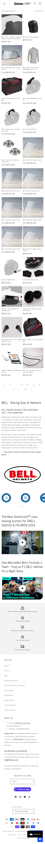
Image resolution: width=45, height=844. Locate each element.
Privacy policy (12, 834)
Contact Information (11, 681)
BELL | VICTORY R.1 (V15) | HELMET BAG (33, 340)
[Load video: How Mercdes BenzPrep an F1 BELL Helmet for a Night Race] (22, 588)
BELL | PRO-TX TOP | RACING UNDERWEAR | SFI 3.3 (31, 68)
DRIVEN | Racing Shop (14, 831)
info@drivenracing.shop (22, 723)
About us (7, 671)
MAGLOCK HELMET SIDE (8, 280)
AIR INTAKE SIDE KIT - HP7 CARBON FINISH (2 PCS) (12, 340)
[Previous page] (4, 384)
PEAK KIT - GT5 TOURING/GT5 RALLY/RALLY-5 (10, 310)
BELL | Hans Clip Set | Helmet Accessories (10, 161)
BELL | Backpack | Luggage (31, 37)
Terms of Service (10, 705)
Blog (5, 676)
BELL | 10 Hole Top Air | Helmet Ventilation (11, 130)
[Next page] (31, 389)
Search (6, 666)
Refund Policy (8, 695)
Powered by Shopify (26, 831)
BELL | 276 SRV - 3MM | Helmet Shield (32, 250)
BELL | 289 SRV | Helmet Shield (11, 220)
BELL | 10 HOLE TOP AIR (29, 129)
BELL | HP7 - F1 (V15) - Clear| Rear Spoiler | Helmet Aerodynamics (12, 38)
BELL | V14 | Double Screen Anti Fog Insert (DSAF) (32, 371)
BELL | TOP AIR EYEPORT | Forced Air (32, 99)
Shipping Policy (9, 700)
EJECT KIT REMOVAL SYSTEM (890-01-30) (12, 371)
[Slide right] (27, 506)
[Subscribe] (32, 781)
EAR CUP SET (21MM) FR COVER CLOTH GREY (32, 310)
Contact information (23, 838)
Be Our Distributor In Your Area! (14, 685)
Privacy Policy (8, 690)
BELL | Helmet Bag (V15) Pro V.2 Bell (11, 99)
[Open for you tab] (40, 839)
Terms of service (23, 834)
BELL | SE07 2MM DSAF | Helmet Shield (11, 68)
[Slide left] (17, 506)
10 (25, 389)
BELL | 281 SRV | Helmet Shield (11, 249)
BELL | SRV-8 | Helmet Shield (31, 191)
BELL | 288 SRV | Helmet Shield (11, 191)
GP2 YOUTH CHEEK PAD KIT (30, 280)
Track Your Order (9, 710)
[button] (4, 3)
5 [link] (33, 385)
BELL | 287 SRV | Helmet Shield (32, 160)
